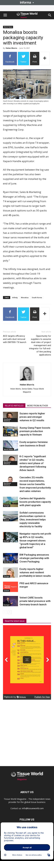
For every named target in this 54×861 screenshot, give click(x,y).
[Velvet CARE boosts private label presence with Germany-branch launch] (10, 601)
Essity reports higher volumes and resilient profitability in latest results (35, 572)
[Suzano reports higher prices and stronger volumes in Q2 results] (10, 417)
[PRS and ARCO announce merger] (10, 587)
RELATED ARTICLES (14, 406)
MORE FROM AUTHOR (37, 406)
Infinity (15, 297)
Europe (6, 506)
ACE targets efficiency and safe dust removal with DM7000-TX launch (14, 339)
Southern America (7, 420)
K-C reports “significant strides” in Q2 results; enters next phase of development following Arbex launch (33, 463)
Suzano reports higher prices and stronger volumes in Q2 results (32, 417)
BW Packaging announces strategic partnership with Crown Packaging (34, 558)
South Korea (37, 297)
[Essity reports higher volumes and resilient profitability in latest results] (10, 572)
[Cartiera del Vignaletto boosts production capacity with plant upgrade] (10, 502)
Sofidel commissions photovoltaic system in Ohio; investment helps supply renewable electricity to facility (33, 519)
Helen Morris (11, 48)
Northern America (7, 463)
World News (8, 27)
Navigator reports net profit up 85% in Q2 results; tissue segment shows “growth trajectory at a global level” (35, 540)
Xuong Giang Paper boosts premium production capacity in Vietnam (35, 431)
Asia (5, 435)
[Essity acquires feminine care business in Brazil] (10, 445)
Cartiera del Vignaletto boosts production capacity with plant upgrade (35, 502)
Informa (27, 2)
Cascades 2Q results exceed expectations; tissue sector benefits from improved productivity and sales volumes (35, 484)
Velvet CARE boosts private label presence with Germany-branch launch (35, 601)
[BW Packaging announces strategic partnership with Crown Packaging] (10, 558)
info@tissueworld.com (33, 808)
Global (6, 520)
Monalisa (24, 297)
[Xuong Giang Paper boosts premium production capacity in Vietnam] (10, 431)
